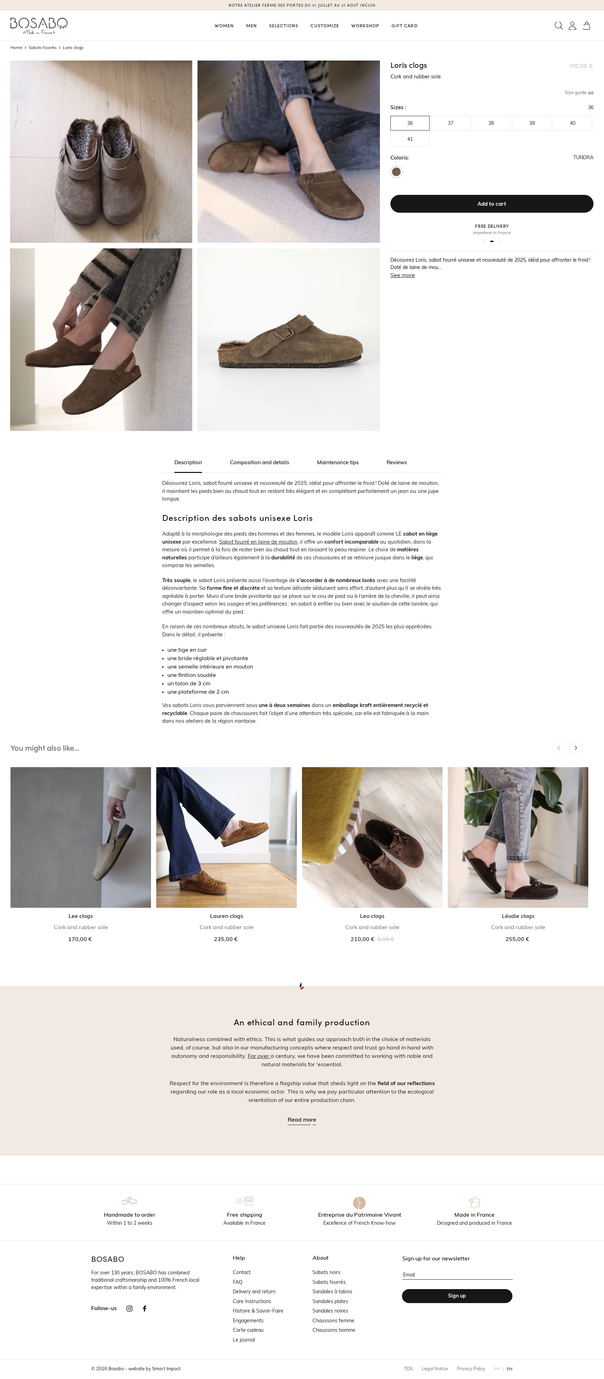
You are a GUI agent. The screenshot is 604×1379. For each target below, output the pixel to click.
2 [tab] (492, 241)
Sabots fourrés (43, 48)
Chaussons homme (333, 1330)
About (320, 1258)
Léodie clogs (518, 916)
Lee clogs (81, 916)
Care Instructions (252, 1301)
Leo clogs (372, 916)
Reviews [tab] (397, 463)
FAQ (238, 1282)
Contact (242, 1272)
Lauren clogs (226, 916)
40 (572, 123)
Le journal (244, 1340)
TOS (408, 1369)
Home (16, 48)
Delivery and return (254, 1292)
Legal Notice (435, 1369)
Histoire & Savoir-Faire (258, 1311)
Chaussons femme (333, 1321)
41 (410, 139)
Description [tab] (188, 463)
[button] (558, 25)
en (510, 1369)
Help (239, 1258)
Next (576, 748)
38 (491, 123)
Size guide (576, 93)
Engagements (248, 1321)
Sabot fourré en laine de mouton (258, 542)
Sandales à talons (332, 1292)
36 (410, 123)
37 (450, 123)
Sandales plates (330, 1301)
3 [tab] (499, 241)
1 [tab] (484, 241)
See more (402, 275)
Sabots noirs (326, 1272)
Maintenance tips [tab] (338, 463)
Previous (559, 748)
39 (532, 123)
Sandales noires (330, 1311)
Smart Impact (166, 1369)
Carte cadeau (248, 1330)
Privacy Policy (471, 1369)
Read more (302, 1120)
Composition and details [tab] (259, 463)
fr (497, 1369)
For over (259, 1056)
